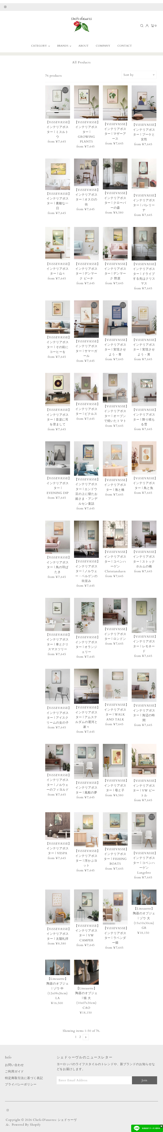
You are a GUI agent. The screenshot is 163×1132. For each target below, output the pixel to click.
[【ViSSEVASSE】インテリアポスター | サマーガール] (86, 319)
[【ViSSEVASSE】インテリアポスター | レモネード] (144, 615)
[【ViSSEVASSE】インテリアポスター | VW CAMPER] (86, 905)
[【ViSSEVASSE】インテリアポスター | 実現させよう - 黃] (144, 318)
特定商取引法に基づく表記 (24, 1078)
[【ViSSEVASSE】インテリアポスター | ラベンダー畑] (115, 907)
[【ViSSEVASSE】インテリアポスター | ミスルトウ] (57, 102)
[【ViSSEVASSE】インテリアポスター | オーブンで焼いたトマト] (115, 388)
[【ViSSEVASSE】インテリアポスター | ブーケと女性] (144, 103)
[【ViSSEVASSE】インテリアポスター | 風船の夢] (86, 761)
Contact (124, 46)
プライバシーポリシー (21, 1084)
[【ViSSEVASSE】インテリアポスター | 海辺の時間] (144, 685)
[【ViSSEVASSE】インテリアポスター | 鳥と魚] (144, 458)
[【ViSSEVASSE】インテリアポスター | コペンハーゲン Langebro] (144, 831)
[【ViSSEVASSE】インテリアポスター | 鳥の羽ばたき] (57, 537)
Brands (63, 46)
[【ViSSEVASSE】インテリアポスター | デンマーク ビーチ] (86, 243)
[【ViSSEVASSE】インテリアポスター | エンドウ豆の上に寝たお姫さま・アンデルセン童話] (86, 458)
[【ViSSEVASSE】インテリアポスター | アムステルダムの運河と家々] (86, 686)
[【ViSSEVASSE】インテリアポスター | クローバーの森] (115, 173)
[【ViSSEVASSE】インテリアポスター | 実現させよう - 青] (115, 318)
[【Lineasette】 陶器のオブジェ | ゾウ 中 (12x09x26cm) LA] (57, 967)
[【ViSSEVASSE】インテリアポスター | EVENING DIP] (57, 458)
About (83, 46)
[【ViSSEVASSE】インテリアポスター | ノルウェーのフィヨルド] (57, 757)
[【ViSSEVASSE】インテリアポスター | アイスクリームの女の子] (57, 686)
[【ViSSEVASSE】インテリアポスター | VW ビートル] (144, 760)
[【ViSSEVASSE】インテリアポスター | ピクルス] (86, 386)
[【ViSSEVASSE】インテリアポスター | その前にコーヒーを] (57, 317)
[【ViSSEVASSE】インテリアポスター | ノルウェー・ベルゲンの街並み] (86, 539)
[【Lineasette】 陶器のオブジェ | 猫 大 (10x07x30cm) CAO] (86, 972)
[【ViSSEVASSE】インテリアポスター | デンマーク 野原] (115, 243)
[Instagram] (5, 7)
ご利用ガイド (14, 1071)
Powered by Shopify (26, 1125)
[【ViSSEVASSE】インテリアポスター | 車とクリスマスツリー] (57, 614)
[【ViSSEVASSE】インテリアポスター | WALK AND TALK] (115, 685)
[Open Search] (141, 25)
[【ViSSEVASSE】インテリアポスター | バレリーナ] (144, 175)
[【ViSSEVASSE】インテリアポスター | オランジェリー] (86, 616)
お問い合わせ (14, 1065)
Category (39, 46)
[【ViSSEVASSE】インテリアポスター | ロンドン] (115, 611)
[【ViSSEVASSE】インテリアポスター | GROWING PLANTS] (86, 102)
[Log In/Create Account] (147, 25)
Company (103, 46)
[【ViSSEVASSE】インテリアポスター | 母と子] (115, 760)
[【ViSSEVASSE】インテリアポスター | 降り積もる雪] (144, 389)
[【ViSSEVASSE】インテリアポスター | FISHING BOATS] (115, 829)
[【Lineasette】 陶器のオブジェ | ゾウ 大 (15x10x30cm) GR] (144, 897)
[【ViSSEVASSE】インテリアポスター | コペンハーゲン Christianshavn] (115, 534)
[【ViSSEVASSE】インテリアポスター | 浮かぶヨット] (86, 829)
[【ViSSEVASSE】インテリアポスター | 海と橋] (115, 458)
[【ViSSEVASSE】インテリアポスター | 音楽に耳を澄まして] (57, 389)
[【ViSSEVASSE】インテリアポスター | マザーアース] (115, 102)
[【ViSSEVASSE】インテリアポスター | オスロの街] (86, 172)
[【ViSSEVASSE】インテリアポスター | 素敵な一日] (57, 174)
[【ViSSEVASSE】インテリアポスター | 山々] (57, 243)
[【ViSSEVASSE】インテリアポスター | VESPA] (57, 826)
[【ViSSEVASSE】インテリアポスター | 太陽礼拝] (57, 907)
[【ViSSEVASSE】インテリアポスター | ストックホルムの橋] (144, 534)
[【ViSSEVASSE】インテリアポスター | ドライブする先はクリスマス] (144, 243)
